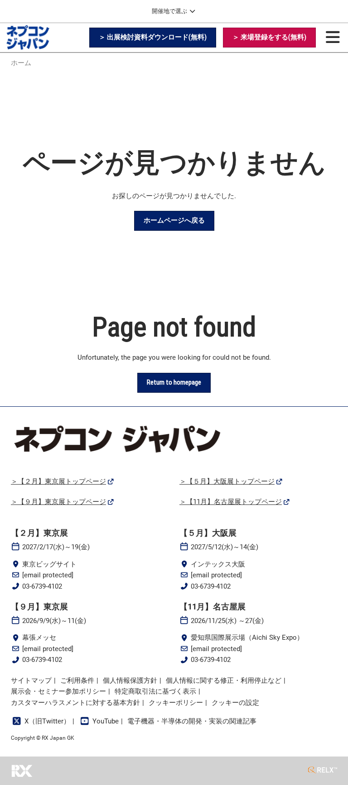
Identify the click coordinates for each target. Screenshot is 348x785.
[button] (152, 38)
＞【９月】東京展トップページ (58, 502)
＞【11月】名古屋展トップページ (230, 502)
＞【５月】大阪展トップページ (227, 481)
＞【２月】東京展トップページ (58, 481)
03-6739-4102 (42, 586)
